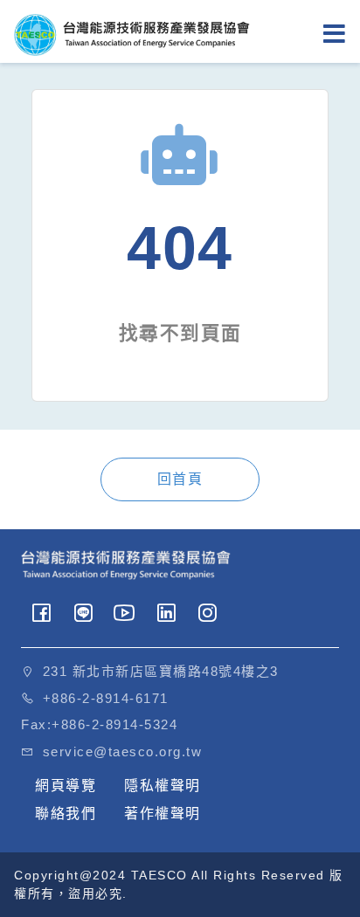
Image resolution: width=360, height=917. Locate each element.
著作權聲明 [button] (162, 813)
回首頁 (180, 479)
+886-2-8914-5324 (114, 724)
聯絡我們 (65, 813)
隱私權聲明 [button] (162, 785)
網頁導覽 (65, 785)
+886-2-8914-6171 (106, 698)
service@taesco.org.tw (123, 751)
